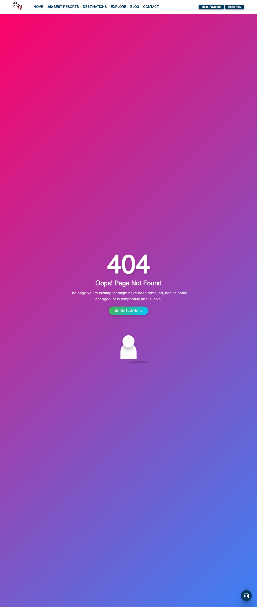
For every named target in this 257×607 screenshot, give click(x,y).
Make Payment (211, 7)
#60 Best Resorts (63, 7)
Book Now (234, 7)
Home (38, 7)
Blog (134, 7)
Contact (151, 7)
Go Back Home (131, 311)
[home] (17, 7)
